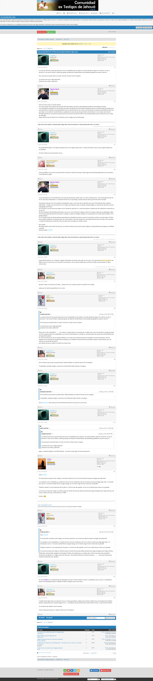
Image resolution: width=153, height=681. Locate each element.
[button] (113, 13)
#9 (114, 359)
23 (86, 642)
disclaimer (80, 43)
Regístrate (52, 32)
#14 (114, 576)
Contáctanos (95, 670)
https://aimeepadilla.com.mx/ (45, 505)
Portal (59, 13)
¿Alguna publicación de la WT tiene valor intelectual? (50, 639)
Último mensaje (104, 632)
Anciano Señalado (41, 640)
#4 (114, 169)
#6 (114, 257)
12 (86, 647)
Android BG (55, 678)
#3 (114, 144)
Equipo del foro (106, 670)
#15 (114, 597)
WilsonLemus (40, 637)
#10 (114, 385)
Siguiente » (50, 48)
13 (86, 639)
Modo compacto (111, 52)
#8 (114, 308)
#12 (114, 471)
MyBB (43, 678)
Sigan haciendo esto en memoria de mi (46, 635)
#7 (114, 281)
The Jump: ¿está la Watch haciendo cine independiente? (50, 632)
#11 (114, 422)
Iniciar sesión (42, 32)
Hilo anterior (42, 617)
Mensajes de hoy (84, 13)
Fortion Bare (40, 633)
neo (115, 635)
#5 (114, 194)
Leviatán (113, 266)
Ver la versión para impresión (45, 652)
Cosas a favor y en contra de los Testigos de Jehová (49, 648)
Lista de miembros (105, 13)
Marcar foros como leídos (72, 674)
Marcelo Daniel (112, 126)
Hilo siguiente (49, 617)
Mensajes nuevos (72, 13)
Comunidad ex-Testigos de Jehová (46, 39)
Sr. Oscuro (113, 639)
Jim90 (114, 642)
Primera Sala (59, 39)
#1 (114, 67)
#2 (114, 101)
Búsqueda (94, 13)
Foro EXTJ (66, 39)
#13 (114, 526)
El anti (38, 649)
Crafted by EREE (48, 678)
